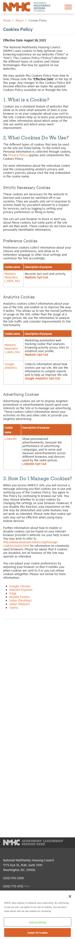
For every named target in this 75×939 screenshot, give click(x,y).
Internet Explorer (20, 589)
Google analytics (11, 365)
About (19, 20)
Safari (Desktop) (20, 600)
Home (7, 20)
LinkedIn (11, 439)
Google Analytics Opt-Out (42, 378)
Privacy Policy (18, 155)
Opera (13, 607)
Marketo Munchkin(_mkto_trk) (12, 277)
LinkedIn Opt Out (34, 464)
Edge (12, 593)
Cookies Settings (37, 922)
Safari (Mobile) (19, 604)
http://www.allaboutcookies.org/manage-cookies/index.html (30, 543)
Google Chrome (19, 586)
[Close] (70, 896)
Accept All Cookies (38, 932)
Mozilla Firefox (19, 597)
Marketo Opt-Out (36, 277)
